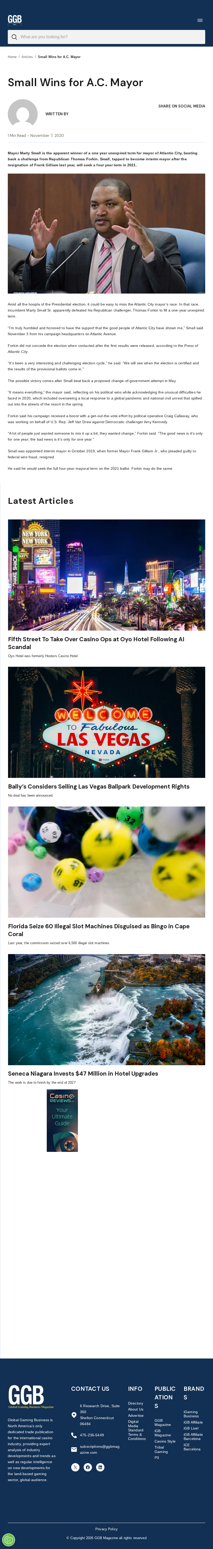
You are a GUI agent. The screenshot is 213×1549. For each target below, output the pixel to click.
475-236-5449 (92, 1435)
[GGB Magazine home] (15, 20)
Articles (27, 57)
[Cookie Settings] (8, 1539)
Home (12, 57)
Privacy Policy (106, 1529)
